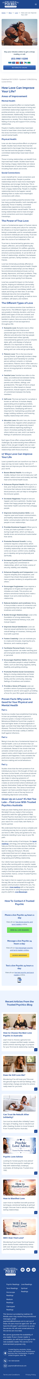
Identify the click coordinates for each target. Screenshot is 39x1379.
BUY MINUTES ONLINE (19, 67)
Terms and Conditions (11, 1375)
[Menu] (36, 4)
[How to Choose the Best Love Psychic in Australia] (19, 1022)
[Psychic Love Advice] (19, 1146)
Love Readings (26, 1284)
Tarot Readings (12, 1288)
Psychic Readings (12, 1284)
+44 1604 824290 (13, 1361)
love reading (15, 887)
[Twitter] (28, 1272)
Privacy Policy (31, 1375)
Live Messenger (21, 892)
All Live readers (19, 930)
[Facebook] (23, 1272)
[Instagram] (34, 1272)
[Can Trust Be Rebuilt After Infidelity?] (19, 1103)
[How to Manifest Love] (19, 1187)
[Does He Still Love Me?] (19, 1064)
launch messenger (19, 955)
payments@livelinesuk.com (17, 1366)
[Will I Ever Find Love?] (19, 1227)
